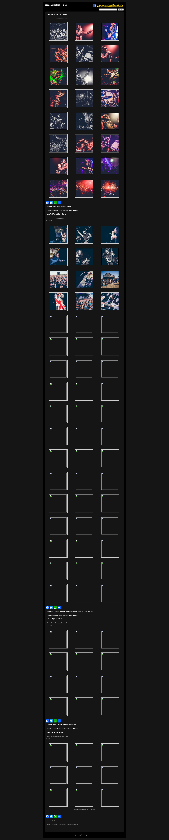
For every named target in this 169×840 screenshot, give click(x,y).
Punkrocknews (67, 724)
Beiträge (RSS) (82, 833)
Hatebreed (56, 611)
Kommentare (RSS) (92, 833)
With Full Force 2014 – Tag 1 (56, 214)
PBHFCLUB (56, 206)
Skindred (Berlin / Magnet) (55, 732)
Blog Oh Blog (77, 835)
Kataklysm (62, 611)
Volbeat (79, 611)
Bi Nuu (54, 724)
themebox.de (92, 835)
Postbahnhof (62, 206)
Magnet (55, 820)
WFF (83, 611)
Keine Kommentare (52, 210)
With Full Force (89, 611)
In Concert (69, 210)
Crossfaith (59, 724)
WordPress (75, 833)
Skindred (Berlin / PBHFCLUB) (57, 14)
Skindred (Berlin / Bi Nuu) (55, 619)
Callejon (51, 611)
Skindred (69, 206)
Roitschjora (69, 611)
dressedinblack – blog (56, 5)
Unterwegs (75, 210)
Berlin (50, 206)
